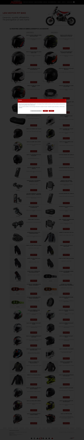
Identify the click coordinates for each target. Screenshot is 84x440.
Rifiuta (45, 110)
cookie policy (32, 104)
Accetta (51, 110)
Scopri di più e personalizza (36, 110)
